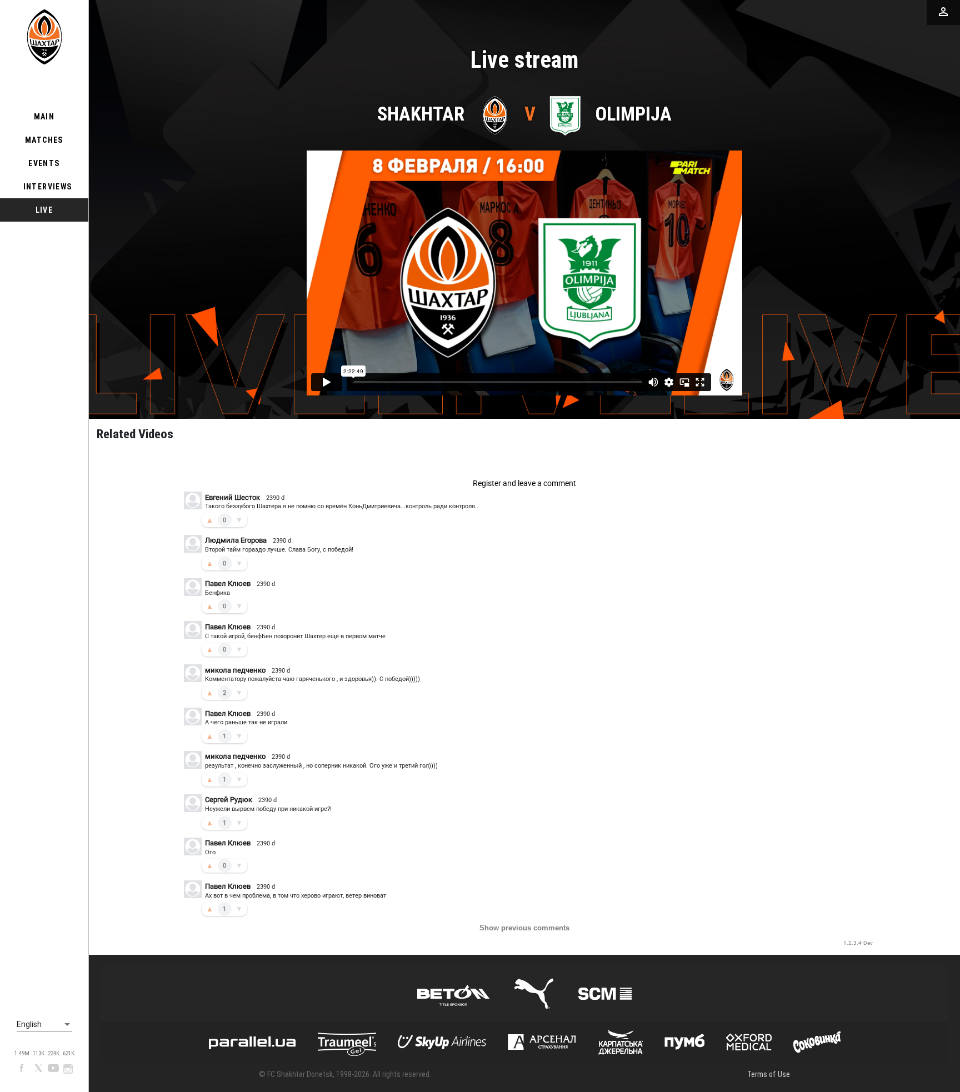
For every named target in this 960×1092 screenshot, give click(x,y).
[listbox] (44, 1024)
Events (43, 163)
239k (53, 1053)
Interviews (47, 186)
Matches (44, 140)
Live (44, 210)
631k (68, 1053)
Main (44, 116)
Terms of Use (768, 1074)
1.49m (21, 1053)
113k (38, 1053)
